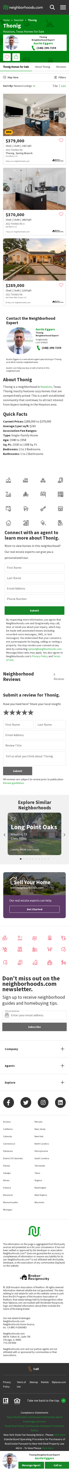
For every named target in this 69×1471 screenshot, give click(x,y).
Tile (55, 85)
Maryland (8, 1195)
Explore (10, 1082)
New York (38, 1136)
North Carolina (41, 1143)
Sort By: (8, 85)
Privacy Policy (40, 656)
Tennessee (39, 1165)
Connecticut (9, 1143)
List (63, 85)
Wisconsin (39, 1202)
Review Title (13, 745)
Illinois (6, 1180)
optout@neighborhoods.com (45, 649)
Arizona (7, 1121)
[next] (62, 115)
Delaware (8, 1151)
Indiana (7, 1187)
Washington (40, 1187)
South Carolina (41, 1158)
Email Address (16, 588)
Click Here (60, 1434)
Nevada (38, 1121)
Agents (10, 1066)
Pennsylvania (41, 1151)
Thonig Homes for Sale (16, 66)
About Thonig (42, 66)
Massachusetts (10, 1202)
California (8, 1129)
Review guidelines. (14, 783)
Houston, (9, 31)
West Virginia (40, 1195)
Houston (19, 20)
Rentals (45, 1382)
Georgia (7, 1173)
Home (6, 20)
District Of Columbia (13, 1158)
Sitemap (34, 1382)
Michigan (7, 1209)
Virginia (38, 1180)
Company (11, 1049)
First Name (14, 567)
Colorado (7, 1136)
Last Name (14, 577)
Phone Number (17, 598)
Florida (6, 1165)
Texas (19, 31)
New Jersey (40, 1129)
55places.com (59, 1382)
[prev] (7, 115)
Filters (62, 77)
